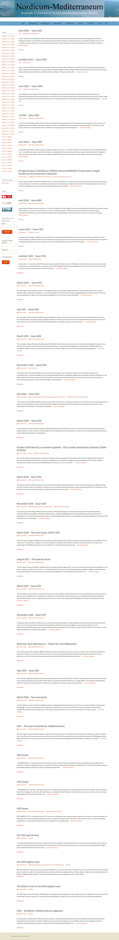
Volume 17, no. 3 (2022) (8, 65)
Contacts (80, 23)
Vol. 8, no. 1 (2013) (7, 154)
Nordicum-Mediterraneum (37, 811)
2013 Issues (22, 781)
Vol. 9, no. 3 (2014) (7, 139)
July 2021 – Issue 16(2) (28, 309)
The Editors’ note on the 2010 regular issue (39, 886)
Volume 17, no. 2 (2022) (8, 67)
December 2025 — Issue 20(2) (32, 59)
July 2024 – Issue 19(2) (28, 115)
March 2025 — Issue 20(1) (29, 86)
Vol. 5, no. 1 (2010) (7, 171)
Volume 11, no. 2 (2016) (8, 122)
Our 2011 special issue (28, 835)
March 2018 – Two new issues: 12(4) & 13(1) (38, 532)
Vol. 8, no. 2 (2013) (7, 151)
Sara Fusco (28, 62)
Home (23, 23)
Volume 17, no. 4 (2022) (8, 62)
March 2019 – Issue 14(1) (29, 477)
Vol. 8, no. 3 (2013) (7, 148)
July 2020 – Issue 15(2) (28, 394)
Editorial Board (45, 23)
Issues (100, 23)
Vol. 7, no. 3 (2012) (7, 157)
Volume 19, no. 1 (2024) (8, 50)
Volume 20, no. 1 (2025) (8, 44)
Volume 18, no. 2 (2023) (8, 53)
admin (31, 838)
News (19, 33)
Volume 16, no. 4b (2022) (8, 73)
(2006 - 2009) (5, 183)
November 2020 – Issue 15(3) (31, 365)
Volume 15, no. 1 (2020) (8, 93)
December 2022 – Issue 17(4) (31, 256)
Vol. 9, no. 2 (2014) (7, 142)
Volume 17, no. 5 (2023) (8, 59)
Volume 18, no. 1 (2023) (8, 56)
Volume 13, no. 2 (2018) (8, 102)
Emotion (32, 397)
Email (4, 223)
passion (53, 397)
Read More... (20, 50)
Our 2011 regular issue (28, 862)
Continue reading (23, 45)
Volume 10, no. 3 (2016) (8, 128)
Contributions (70, 23)
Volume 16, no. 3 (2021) (8, 79)
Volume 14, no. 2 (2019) (8, 96)
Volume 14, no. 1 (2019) (8, 99)
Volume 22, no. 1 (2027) (8, 36)
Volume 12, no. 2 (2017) (8, 114)
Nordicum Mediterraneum (32, 33)
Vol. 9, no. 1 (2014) (7, 145)
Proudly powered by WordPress (20, 936)
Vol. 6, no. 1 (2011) (7, 168)
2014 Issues (22, 755)
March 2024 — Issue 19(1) (29, 142)
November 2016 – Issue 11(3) (31, 615)
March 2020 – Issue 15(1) (29, 420)
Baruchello (33, 865)
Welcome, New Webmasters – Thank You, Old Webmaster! (47, 644)
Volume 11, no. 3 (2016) (8, 119)
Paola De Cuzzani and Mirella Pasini (78, 397)
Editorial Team (58, 23)
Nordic (47, 865)
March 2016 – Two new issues (32, 697)
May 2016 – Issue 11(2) (28, 670)
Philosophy (38, 397)
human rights (48, 506)
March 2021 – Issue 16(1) (29, 336)
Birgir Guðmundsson (35, 259)
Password (4, 250)
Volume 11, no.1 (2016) (8, 125)
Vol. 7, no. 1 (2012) (7, 163)
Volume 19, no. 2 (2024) (8, 47)
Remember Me (7, 257)
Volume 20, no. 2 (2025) (8, 41)
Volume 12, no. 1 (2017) (8, 116)
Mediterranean (40, 865)
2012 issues (22, 808)
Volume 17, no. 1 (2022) (8, 70)
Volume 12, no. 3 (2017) (8, 111)
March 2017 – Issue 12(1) (29, 586)
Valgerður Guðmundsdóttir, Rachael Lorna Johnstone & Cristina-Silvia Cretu (50, 176)
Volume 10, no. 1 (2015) (8, 134)
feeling (49, 397)
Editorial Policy (33, 23)
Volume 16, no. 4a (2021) (8, 76)
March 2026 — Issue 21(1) (29, 30)
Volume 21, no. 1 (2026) (8, 39)
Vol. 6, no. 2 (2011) (7, 165)
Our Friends (90, 23)
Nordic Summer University (37, 506)
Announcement (22, 118)
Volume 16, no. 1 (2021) (8, 85)
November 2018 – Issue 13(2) (31, 503)
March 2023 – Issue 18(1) (29, 200)
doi (31, 453)
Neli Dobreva (33, 368)
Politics (44, 397)
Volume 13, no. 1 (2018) (8, 105)
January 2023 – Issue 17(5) (30, 229)
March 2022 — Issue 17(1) (29, 282)
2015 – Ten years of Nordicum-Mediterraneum (41, 726)
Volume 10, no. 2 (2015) (8, 131)
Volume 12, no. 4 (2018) (8, 108)
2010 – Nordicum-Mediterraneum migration (40, 911)
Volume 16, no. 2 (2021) (8, 82)
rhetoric (63, 397)
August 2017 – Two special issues (33, 559)
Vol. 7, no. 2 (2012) (7, 160)
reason (58, 397)
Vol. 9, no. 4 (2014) (7, 137)
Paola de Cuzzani (34, 232)
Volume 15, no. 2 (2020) (8, 90)
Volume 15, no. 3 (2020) (8, 88)
